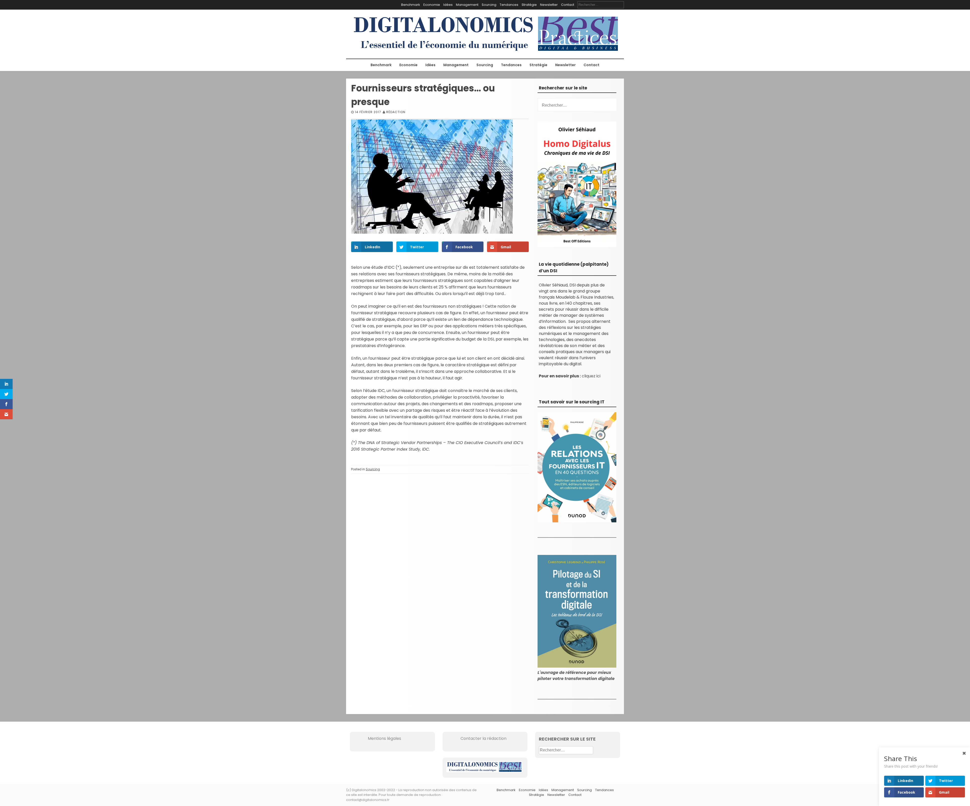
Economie (431, 4)
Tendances (509, 4)
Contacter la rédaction (476, 738)
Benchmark (410, 4)
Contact (567, 4)
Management (467, 4)
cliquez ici (591, 376)
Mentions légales (377, 738)
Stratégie (529, 4)
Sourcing (489, 4)
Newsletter (549, 4)
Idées (448, 4)
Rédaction (395, 112)
